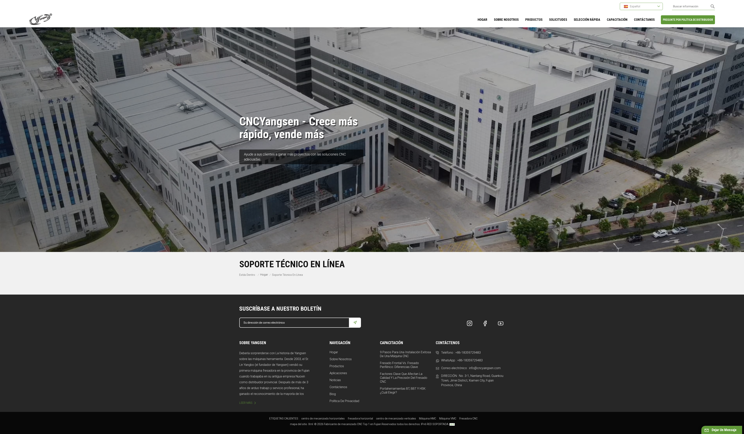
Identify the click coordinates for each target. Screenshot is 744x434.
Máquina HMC (427, 418)
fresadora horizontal (360, 418)
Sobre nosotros (341, 359)
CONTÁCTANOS (644, 19)
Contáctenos (338, 387)
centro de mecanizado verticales (396, 418)
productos (533, 19)
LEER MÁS (245, 403)
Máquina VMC (447, 418)
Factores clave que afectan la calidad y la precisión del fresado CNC (403, 377)
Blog (333, 394)
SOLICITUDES (558, 19)
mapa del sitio (298, 424)
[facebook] (485, 323)
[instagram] (470, 323)
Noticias (335, 380)
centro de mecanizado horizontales (323, 418)
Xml (310, 424)
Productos (337, 366)
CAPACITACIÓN (617, 19)
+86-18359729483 (468, 352)
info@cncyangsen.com (485, 368)
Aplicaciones (338, 373)
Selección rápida (587, 19)
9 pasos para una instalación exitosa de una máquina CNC (405, 354)
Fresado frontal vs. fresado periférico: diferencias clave (399, 365)
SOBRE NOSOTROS (506, 19)
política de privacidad (344, 401)
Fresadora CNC (468, 418)
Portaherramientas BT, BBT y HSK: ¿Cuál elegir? (403, 390)
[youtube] (501, 323)
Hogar (482, 19)
